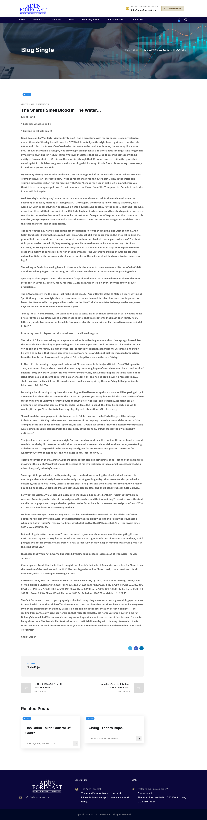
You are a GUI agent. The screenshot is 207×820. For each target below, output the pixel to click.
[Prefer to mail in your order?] (133, 789)
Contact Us (137, 19)
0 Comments (42, 104)
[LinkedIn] (141, 648)
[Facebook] (136, 648)
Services (56, 19)
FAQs (71, 19)
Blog (136, 50)
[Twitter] (130, 648)
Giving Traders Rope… (107, 728)
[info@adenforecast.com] (20, 797)
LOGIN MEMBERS (172, 8)
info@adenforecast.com (37, 797)
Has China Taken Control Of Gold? (48, 730)
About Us (37, 19)
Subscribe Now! (115, 19)
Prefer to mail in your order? (153, 788)
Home (22, 19)
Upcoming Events (90, 19)
